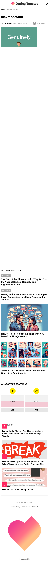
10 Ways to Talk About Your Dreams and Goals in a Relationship (23, 371)
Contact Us (26, 507)
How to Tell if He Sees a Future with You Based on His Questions (22, 335)
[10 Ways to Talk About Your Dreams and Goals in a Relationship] (24, 354)
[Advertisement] (24, 157)
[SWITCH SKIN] (47, 4)
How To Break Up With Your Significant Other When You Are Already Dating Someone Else (23, 463)
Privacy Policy (15, 507)
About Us (35, 507)
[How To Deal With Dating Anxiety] (24, 477)
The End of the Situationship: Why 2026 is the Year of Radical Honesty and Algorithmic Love (24, 282)
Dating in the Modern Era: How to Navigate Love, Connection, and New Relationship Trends (24, 297)
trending (6, 275)
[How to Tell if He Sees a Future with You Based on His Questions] (24, 317)
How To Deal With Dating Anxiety (17, 490)
